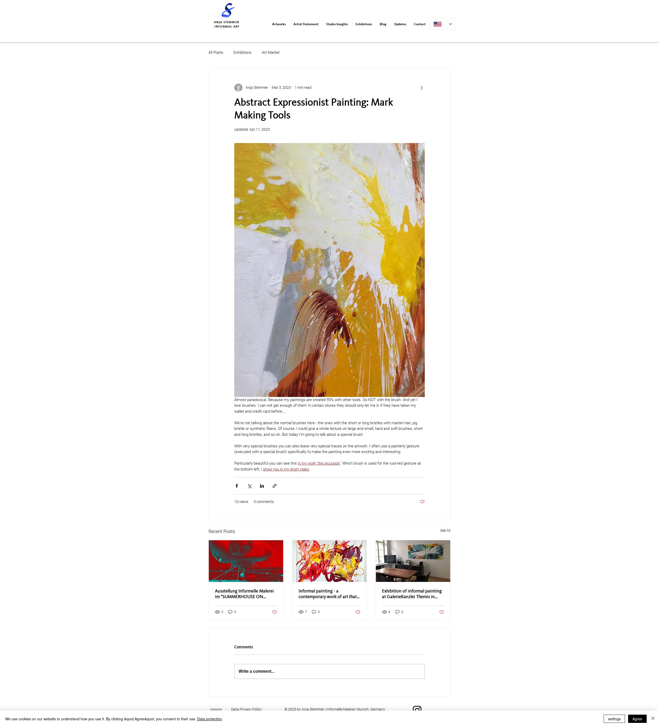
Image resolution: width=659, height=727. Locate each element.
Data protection (209, 718)
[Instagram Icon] (417, 710)
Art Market (271, 52)
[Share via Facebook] (236, 485)
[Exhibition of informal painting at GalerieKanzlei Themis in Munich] (413, 561)
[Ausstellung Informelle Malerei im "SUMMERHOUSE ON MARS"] (246, 561)
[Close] (653, 719)
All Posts (216, 52)
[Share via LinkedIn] (261, 485)
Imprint (216, 709)
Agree (637, 718)
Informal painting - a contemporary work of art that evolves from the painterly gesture (328, 594)
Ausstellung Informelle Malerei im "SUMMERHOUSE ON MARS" (244, 594)
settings (614, 718)
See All (445, 530)
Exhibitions (242, 52)
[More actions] (422, 88)
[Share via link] (274, 485)
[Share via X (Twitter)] (249, 485)
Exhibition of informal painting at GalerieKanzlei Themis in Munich (412, 594)
